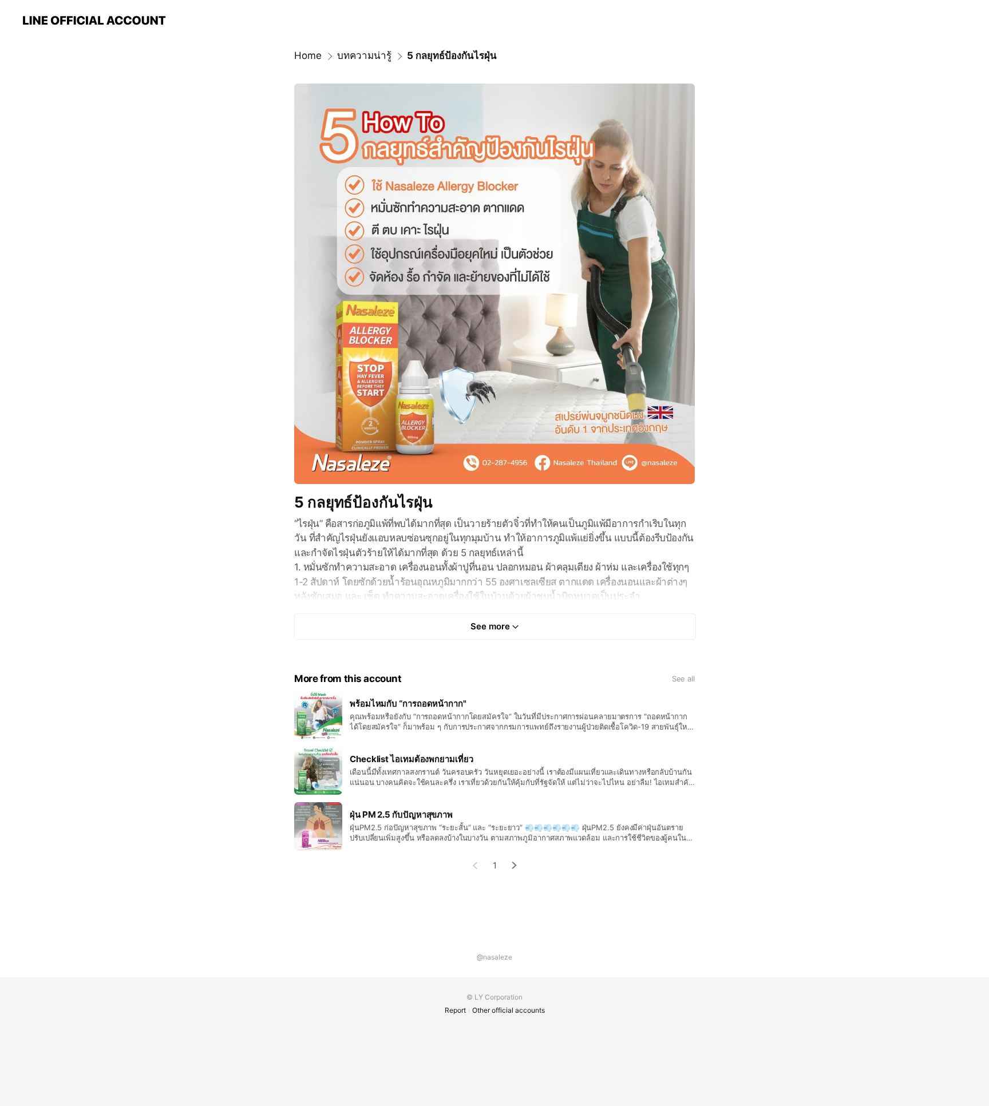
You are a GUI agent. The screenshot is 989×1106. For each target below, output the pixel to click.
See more (490, 626)
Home (308, 55)
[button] (514, 865)
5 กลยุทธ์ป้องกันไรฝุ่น (452, 55)
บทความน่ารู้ (364, 55)
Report (455, 1010)
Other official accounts (508, 1010)
